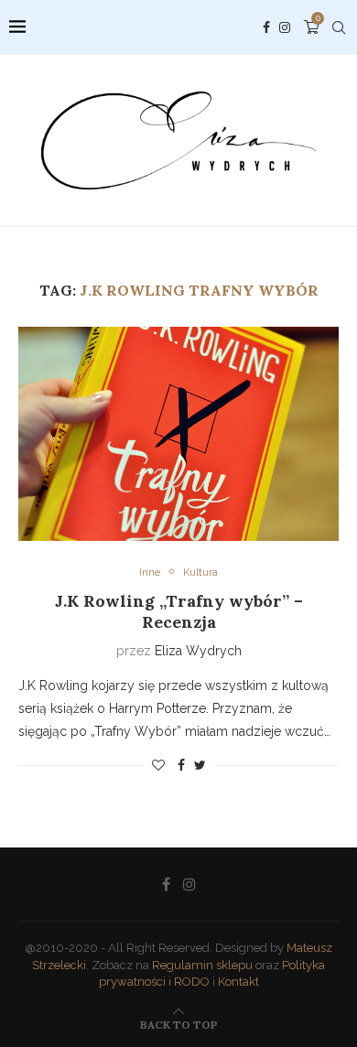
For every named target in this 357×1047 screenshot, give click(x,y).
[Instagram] (284, 27)
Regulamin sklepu (202, 965)
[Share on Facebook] (181, 765)
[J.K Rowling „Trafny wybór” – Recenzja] (178, 433)
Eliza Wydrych (198, 650)
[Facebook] (266, 27)
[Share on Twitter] (200, 765)
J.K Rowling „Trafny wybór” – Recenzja (179, 611)
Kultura (200, 572)
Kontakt (238, 981)
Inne (149, 572)
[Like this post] (158, 765)
